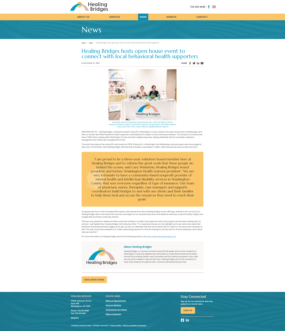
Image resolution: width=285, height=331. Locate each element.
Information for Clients (116, 310)
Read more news (94, 279)
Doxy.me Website (113, 305)
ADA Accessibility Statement (134, 325)
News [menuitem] (143, 16)
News (91, 43)
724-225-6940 (197, 6)
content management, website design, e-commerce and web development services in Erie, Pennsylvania (142, 329)
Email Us (74, 318)
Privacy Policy (115, 325)
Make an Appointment (116, 301)
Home (84, 43)
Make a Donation (113, 314)
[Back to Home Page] (89, 7)
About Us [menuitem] (83, 16)
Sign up (187, 310)
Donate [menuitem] (171, 16)
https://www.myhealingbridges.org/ (161, 236)
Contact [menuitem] (202, 16)
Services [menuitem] (114, 16)
